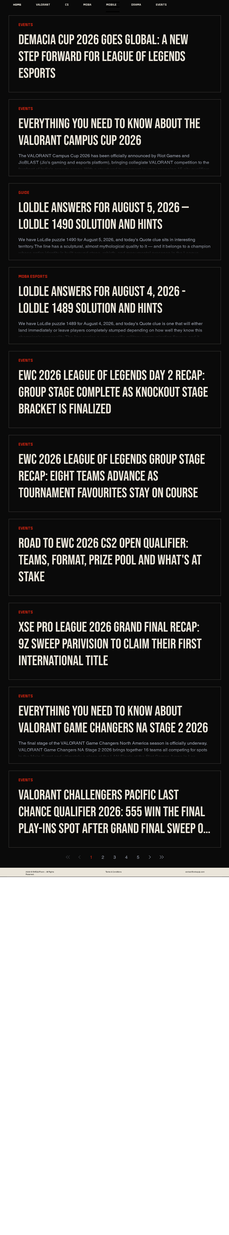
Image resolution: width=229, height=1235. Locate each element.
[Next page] (150, 857)
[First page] (68, 857)
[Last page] (162, 857)
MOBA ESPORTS (32, 277)
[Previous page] (80, 857)
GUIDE (23, 193)
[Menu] (113, 7)
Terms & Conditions (113, 872)
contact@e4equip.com (194, 872)
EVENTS (25, 25)
